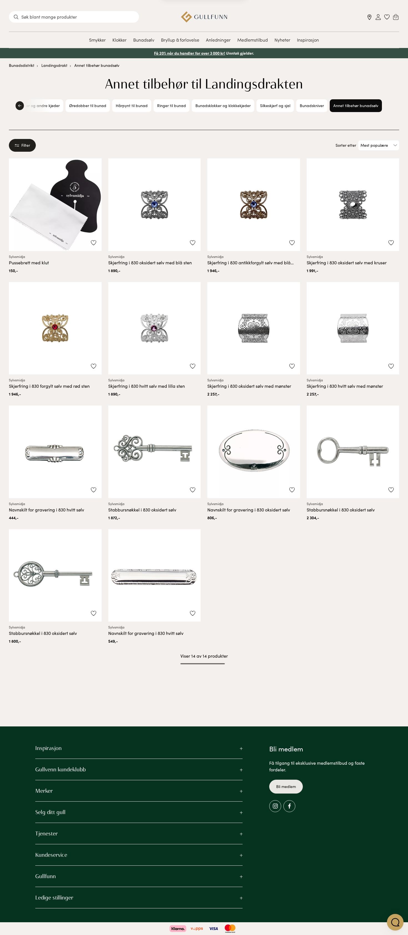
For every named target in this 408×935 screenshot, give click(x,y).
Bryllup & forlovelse (180, 40)
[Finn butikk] (369, 17)
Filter (25, 145)
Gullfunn (45, 876)
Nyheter (282, 40)
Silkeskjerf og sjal (275, 105)
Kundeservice (51, 855)
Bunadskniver (312, 105)
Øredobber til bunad (87, 105)
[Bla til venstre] (20, 105)
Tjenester (46, 833)
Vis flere (204, 678)
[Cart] (395, 17)
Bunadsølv (143, 40)
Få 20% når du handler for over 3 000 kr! (189, 53)
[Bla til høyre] (388, 105)
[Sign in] (378, 17)
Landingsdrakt (54, 65)
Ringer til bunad (171, 105)
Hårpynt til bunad (132, 105)
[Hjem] (204, 16)
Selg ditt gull (50, 812)
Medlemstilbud (252, 40)
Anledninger (218, 40)
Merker (44, 790)
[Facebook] (289, 806)
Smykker (97, 40)
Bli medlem (286, 786)
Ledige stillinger (54, 897)
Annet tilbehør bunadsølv (96, 65)
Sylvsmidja (17, 256)
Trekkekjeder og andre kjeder (33, 105)
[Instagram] (275, 806)
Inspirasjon (308, 40)
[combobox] (74, 17)
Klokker (119, 40)
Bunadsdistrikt (21, 65)
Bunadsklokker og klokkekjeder (223, 105)
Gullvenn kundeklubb (60, 769)
